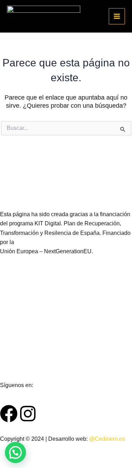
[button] (15, 452)
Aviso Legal (15, 304)
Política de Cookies (24, 352)
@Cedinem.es (107, 439)
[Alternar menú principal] (117, 16)
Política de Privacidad (27, 328)
